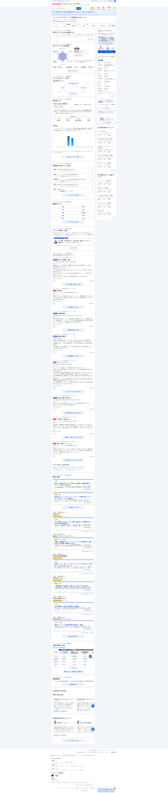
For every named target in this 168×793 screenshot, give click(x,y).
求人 (67, 25)
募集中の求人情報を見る (61, 711)
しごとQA (98, 9)
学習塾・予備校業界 (56, 21)
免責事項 (92, 788)
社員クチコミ (75, 25)
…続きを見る (68, 706)
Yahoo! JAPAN (94, 1)
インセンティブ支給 (69, 467)
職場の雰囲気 (61, 336)
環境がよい (55, 467)
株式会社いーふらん (62, 722)
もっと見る (112, 95)
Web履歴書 (67, 762)
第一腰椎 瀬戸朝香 (111, 1)
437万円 (109, 184)
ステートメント (85, 788)
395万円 (109, 199)
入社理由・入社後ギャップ (64, 419)
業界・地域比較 (112, 25)
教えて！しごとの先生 (55, 769)
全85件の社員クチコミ (66, 36)
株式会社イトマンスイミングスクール (63, 536)
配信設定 (71, 762)
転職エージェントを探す (79, 766)
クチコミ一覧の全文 (87, 234)
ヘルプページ (107, 750)
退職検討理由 (61, 313)
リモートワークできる (79, 467)
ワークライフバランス (63, 362)
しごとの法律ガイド (64, 769)
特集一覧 (103, 9)
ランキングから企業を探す (69, 766)
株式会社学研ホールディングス (85, 699)
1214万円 (109, 135)
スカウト (108, 9)
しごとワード (77, 769)
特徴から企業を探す (60, 766)
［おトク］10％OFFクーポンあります (82, 4)
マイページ (114, 9)
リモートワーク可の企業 (71, 21)
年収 (85, 25)
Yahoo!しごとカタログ (57, 755)
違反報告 (92, 280)
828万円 (109, 159)
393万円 (109, 214)
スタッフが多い (62, 467)
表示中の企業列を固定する (60, 647)
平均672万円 (73, 19)
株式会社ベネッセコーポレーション (63, 699)
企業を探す (92, 9)
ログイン (71, 4)
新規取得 (78, 3)
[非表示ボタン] (115, 788)
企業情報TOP (65, 755)
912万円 (109, 151)
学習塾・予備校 (107, 62)
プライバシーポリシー (61, 788)
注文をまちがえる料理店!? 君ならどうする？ (61, 1)
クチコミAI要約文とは (67, 235)
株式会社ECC (56, 514)
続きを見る (90, 39)
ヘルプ (99, 1)
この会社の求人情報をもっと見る (87, 531)
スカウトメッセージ (55, 762)
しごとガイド (71, 769)
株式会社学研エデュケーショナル (62, 619)
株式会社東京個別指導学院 (60, 556)
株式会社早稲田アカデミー (60, 598)
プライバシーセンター (71, 788)
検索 (115, 1)
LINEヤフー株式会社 (55, 780)
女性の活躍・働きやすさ (64, 398)
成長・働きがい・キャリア (64, 443)
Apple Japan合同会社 (86, 722)
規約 (77, 788)
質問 (93, 25)
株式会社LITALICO (58, 578)
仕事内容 (59, 290)
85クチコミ (66, 19)
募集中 (64, 664)
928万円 (109, 142)
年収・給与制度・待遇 (64, 259)
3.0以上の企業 (63, 21)
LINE (59, 775)
